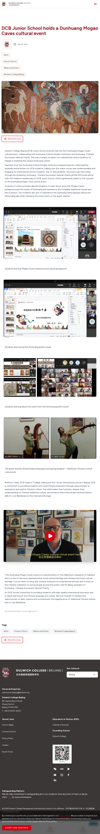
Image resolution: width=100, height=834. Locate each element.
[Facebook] (68, 774)
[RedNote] (61, 769)
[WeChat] (55, 769)
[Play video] (50, 536)
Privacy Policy (7, 738)
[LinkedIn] (55, 780)
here (9, 797)
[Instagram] (61, 774)
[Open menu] (95, 4)
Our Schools (73, 668)
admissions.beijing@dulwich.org (15, 692)
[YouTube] (55, 774)
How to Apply (8, 725)
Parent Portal (7, 752)
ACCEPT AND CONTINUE (16, 828)
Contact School (9, 732)
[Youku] (68, 769)
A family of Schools (61, 725)
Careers (5, 745)
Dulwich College (59, 736)
